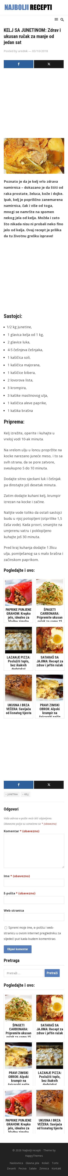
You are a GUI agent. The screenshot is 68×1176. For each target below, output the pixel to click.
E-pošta (19, 893)
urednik (23, 51)
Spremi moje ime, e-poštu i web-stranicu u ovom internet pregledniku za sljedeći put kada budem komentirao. (32, 933)
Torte (55, 1163)
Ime (17, 876)
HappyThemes (34, 1155)
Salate (33, 1168)
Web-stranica (14, 910)
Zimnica (44, 1168)
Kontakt (56, 1168)
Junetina (13, 794)
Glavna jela (32, 1163)
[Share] (18, 64)
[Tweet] (49, 64)
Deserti (11, 1168)
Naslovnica (16, 1163)
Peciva (22, 1168)
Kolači (45, 1163)
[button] (57, 19)
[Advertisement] (34, 104)
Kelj (26, 794)
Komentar (21, 831)
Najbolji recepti (31, 1150)
